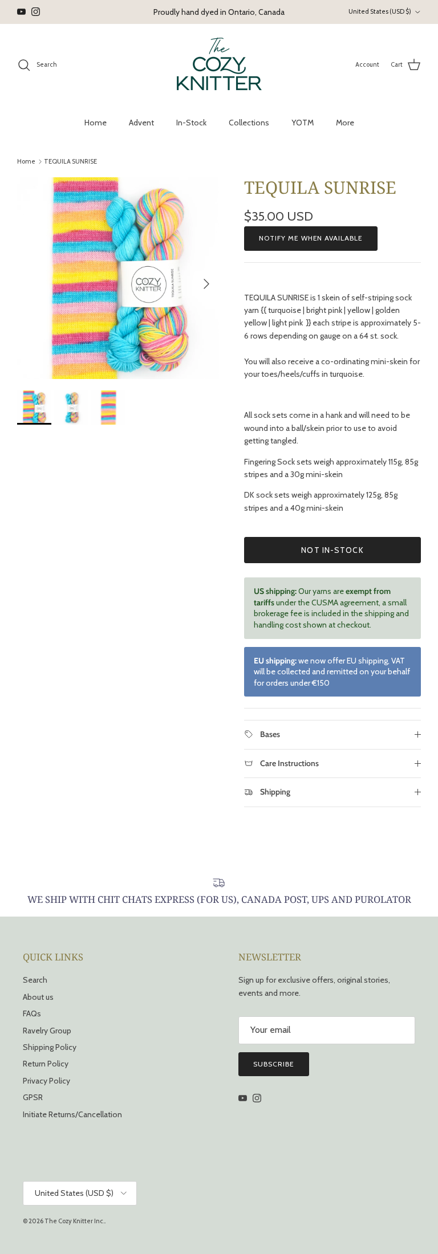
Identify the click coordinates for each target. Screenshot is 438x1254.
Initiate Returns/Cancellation (72, 1114)
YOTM (302, 122)
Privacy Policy (46, 1081)
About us (38, 997)
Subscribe (273, 1064)
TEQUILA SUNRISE (70, 161)
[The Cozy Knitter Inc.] (219, 65)
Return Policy (45, 1063)
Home (95, 122)
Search (35, 980)
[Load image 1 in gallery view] (118, 278)
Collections (249, 122)
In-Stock (191, 122)
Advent (141, 122)
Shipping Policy (49, 1047)
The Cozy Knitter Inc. (74, 1221)
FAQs (32, 1013)
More (345, 122)
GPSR (33, 1097)
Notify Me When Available (311, 238)
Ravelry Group (47, 1030)
